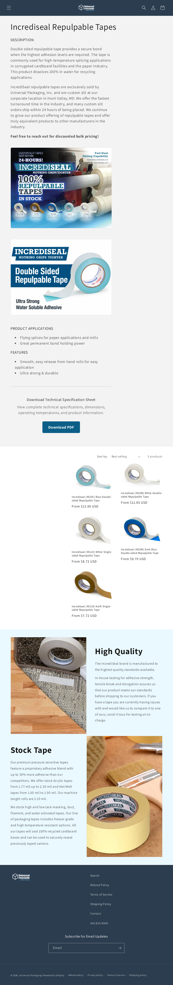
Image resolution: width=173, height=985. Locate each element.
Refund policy (75, 975)
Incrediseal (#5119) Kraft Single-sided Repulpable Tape (91, 608)
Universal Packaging (30, 975)
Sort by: (102, 456)
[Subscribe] (119, 948)
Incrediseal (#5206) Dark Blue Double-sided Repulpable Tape (140, 551)
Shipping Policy (100, 904)
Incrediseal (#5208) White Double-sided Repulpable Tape (141, 494)
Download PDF (61, 427)
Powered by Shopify (53, 975)
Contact (95, 913)
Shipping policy (138, 975)
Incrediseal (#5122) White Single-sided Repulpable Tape (92, 553)
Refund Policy (99, 885)
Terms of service (116, 975)
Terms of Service (101, 894)
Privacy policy (95, 975)
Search (95, 875)
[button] (9, 7)
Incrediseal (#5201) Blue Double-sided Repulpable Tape (92, 498)
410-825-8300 (99, 923)
